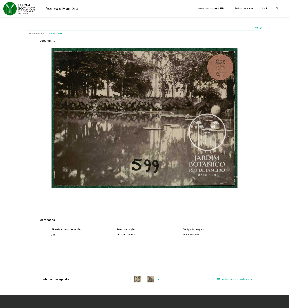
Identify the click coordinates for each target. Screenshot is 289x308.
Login (265, 8)
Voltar (258, 28)
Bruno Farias (56, 33)
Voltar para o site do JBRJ (211, 8)
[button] (277, 8)
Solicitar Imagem (244, 8)
